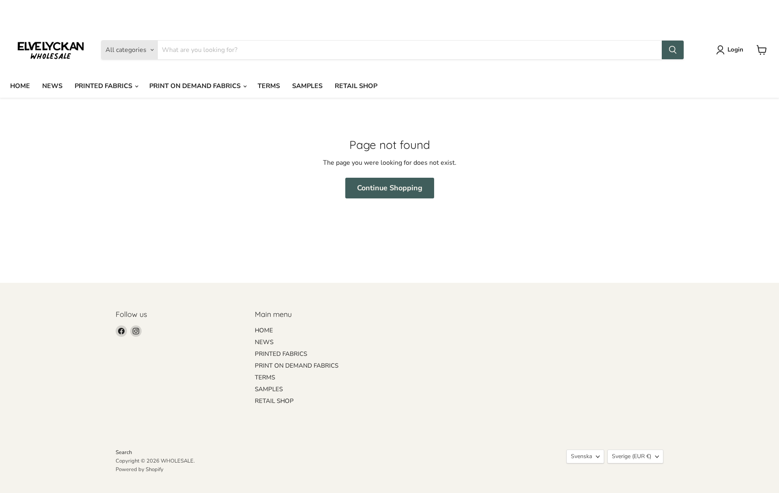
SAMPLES (307, 86)
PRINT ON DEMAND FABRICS (195, 86)
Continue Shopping (389, 188)
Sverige (638, 10)
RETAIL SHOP (356, 86)
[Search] (673, 50)
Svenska (587, 10)
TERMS (269, 86)
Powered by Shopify (140, 469)
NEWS (52, 86)
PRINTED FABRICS (104, 86)
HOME (20, 86)
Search (124, 452)
